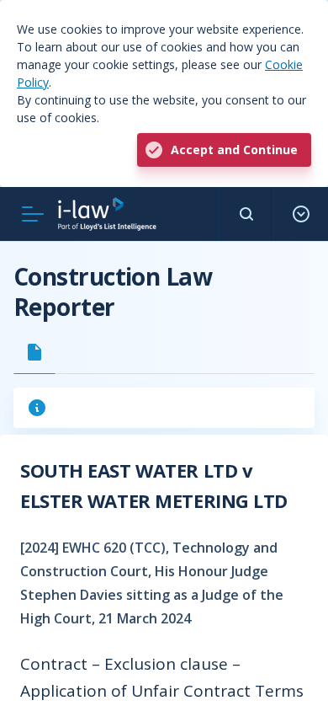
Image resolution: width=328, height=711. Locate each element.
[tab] (34, 352)
